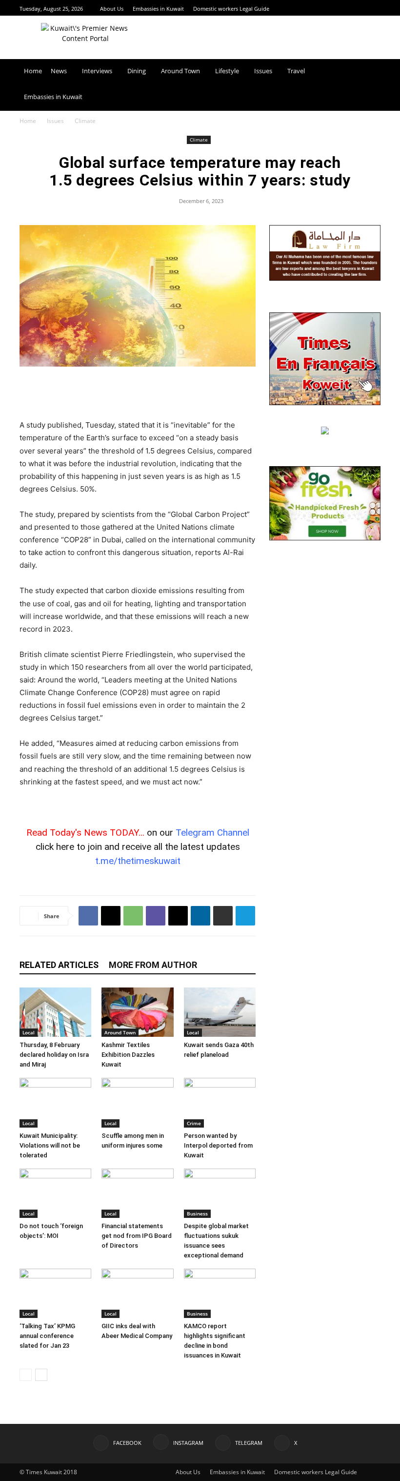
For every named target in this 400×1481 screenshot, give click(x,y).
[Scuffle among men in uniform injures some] (137, 1102)
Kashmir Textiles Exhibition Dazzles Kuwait (128, 1054)
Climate (199, 139)
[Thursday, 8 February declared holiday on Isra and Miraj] (55, 1012)
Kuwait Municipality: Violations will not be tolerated (50, 1145)
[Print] (223, 916)
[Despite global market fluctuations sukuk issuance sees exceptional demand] (220, 1193)
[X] (375, 8)
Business (197, 1213)
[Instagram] (350, 8)
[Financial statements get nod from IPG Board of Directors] (137, 1193)
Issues (263, 70)
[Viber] (155, 916)
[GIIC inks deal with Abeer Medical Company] (137, 1293)
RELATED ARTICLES (59, 965)
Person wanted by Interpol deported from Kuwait (218, 1145)
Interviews (97, 70)
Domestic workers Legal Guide (231, 8)
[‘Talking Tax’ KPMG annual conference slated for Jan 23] (55, 1293)
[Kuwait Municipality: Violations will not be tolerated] (55, 1102)
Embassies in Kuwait (158, 8)
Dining (136, 70)
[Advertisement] (137, 394)
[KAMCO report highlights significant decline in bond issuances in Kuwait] (220, 1293)
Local (28, 1032)
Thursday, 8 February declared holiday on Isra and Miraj (54, 1054)
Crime (194, 1123)
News (59, 70)
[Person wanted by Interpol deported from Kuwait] (220, 1102)
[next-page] (41, 1375)
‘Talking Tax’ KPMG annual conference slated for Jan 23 (47, 1335)
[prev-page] (26, 1375)
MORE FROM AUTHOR (153, 965)
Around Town (180, 70)
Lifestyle (227, 70)
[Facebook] (338, 8)
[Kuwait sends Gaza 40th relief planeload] (220, 1012)
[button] (368, 71)
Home (33, 70)
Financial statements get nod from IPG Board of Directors (136, 1235)
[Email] (178, 916)
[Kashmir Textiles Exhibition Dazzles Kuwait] (137, 1012)
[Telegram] (363, 8)
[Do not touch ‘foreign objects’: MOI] (55, 1193)
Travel (296, 70)
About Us (111, 8)
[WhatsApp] (133, 916)
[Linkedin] (200, 916)
